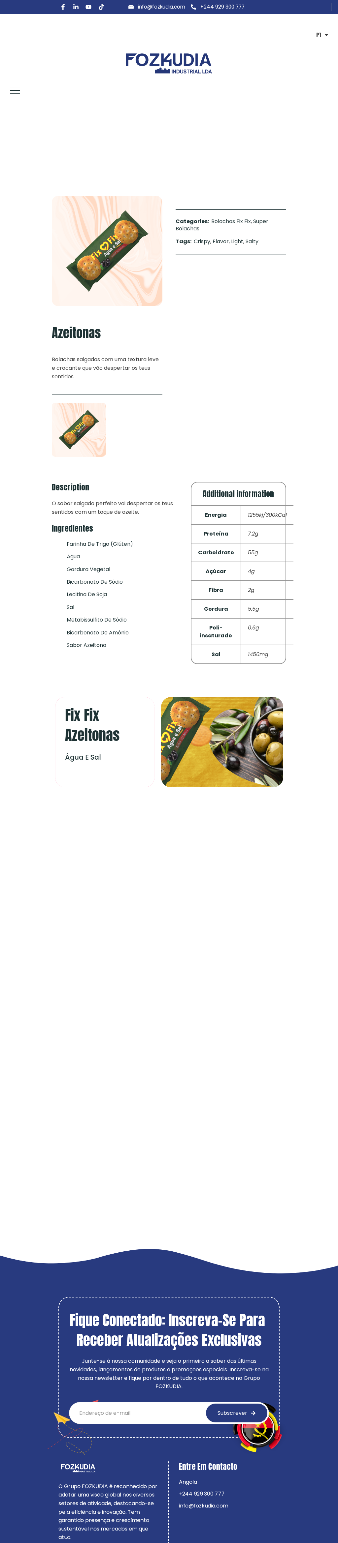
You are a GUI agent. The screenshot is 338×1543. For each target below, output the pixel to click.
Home (14, 148)
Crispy (202, 241)
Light (237, 241)
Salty (252, 241)
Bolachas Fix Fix (51, 148)
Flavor (221, 241)
